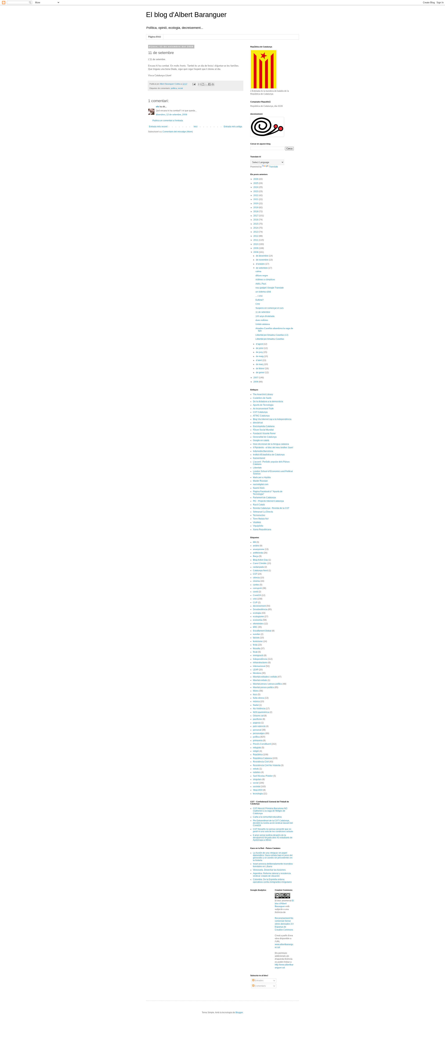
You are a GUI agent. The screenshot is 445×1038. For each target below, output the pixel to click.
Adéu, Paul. (261, 284)
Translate (273, 167)
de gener (260, 372)
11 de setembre (263, 312)
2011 (256, 240)
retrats (256, 769)
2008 (256, 252)
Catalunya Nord (260, 570)
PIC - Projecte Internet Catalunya (268, 501)
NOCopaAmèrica (261, 712)
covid (255, 591)
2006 (256, 382)
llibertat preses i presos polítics (267, 684)
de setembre (262, 268)
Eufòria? (260, 300)
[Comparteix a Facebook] (209, 84)
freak (255, 652)
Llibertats (257, 467)
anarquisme (258, 549)
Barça (255, 556)
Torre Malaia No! (261, 519)
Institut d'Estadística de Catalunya (269, 454)
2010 (256, 244)
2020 (256, 203)
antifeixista (258, 553)
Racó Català (259, 504)
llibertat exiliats (260, 680)
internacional (259, 666)
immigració (258, 655)
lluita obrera (258, 698)
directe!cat (258, 422)
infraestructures (260, 662)
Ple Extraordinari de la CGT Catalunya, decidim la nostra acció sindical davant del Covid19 (273, 823)
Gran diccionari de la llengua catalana (271, 444)
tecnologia (258, 793)
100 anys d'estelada (265, 316)
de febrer (260, 368)
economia (257, 620)
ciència (256, 577)
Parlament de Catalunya (264, 497)
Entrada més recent (158, 126)
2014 (256, 228)
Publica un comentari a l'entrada (167, 120)
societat (256, 786)
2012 (256, 236)
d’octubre (260, 264)
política (174, 88)
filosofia (256, 648)
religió (256, 751)
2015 (256, 224)
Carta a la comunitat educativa (267, 817)
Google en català (261, 440)
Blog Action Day (260, 560)
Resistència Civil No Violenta (266, 765)
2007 (256, 377)
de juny (259, 352)
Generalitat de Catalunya (265, 437)
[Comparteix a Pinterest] (213, 84)
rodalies (257, 772)
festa (255, 645)
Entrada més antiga (233, 126)
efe (157, 106)
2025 (256, 183)
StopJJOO (257, 790)
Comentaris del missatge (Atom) (178, 131)
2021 (256, 199)
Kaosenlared (259, 458)
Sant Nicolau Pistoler (263, 776)
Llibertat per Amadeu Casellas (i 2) (272, 335)
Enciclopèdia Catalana (263, 426)
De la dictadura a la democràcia (268, 401)
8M (254, 542)
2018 (256, 211)
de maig (260, 356)
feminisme (258, 641)
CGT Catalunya (260, 412)
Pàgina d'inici (154, 37)
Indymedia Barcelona (263, 451)
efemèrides (258, 623)
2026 (256, 179)
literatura (257, 673)
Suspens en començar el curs (270, 308)
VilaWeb (257, 522)
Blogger (239, 1012)
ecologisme (258, 616)
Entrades (258, 980)
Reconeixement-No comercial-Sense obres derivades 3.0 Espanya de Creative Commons (284, 924)
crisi (255, 599)
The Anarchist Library (263, 394)
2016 (256, 219)
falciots (256, 637)
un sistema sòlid (263, 292)
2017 (256, 215)
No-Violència (259, 708)
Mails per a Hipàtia (262, 477)
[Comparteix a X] (206, 84)
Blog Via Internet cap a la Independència (272, 419)
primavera (257, 740)
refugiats (257, 747)
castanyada (258, 567)
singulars (257, 779)
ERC (255, 627)
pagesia (257, 723)
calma (258, 271)
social (180, 88)
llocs (255, 694)
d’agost (259, 344)
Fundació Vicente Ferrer (264, 433)
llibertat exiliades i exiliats (265, 677)
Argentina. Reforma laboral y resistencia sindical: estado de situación (272, 874)
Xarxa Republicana (262, 529)
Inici (195, 126)
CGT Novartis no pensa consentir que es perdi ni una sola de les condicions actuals (273, 830)
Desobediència (260, 609)
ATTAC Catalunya (261, 416)
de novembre (262, 260)
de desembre (262, 256)
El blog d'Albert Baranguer (186, 14)
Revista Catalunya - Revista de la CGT (271, 508)
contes (256, 585)
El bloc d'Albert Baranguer (284, 903)
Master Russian (260, 481)
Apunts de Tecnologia (263, 405)
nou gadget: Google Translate (270, 288)
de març (260, 364)
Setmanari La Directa (263, 512)
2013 (256, 232)
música (256, 701)
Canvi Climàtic (260, 563)
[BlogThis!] (203, 84)
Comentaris (260, 986)
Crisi (258, 304)
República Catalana (262, 758)
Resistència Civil (261, 761)
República (258, 754)
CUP (255, 602)
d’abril (259, 360)
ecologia (257, 613)
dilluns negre (262, 275)
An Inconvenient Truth (263, 408)
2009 (256, 248)
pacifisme (257, 719)
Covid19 (257, 595)
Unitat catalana (263, 324)
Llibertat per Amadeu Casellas (270, 339)
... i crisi (259, 296)
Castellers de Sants (262, 398)
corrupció (257, 588)
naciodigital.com (260, 484)
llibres (256, 691)
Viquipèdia (258, 526)
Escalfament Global (262, 631)
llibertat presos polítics (263, 687)
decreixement (259, 606)
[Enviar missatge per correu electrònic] (194, 84)
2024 (256, 187)
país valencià (259, 726)
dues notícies (262, 320)
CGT (255, 574)
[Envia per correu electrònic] (199, 84)
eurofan (256, 634)
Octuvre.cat (258, 715)
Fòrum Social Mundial (263, 430)
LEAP (255, 669)
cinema (256, 581)
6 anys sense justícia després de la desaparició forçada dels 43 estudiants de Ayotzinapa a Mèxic (272, 837)
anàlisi (256, 545)
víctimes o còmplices (265, 279)
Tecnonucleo (259, 515)
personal (257, 730)
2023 (256, 191)
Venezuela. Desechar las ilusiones (269, 870)
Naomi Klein (259, 488)
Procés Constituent (262, 744)
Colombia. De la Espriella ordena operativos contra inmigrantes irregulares (272, 880)
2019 (256, 207)
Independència (260, 659)
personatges (259, 733)
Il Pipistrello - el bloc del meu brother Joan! (273, 447)
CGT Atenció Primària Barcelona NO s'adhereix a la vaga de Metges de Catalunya (270, 811)
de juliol (260, 348)
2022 (256, 195)
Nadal (256, 705)
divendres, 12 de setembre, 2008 (171, 114)
